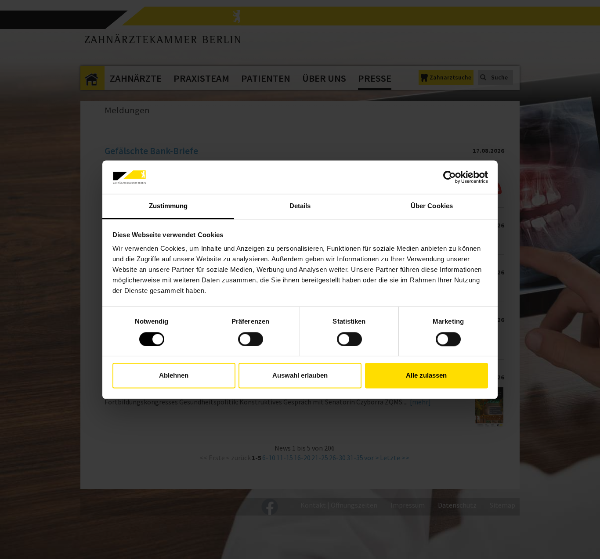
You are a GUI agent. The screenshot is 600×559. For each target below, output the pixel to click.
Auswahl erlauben (300, 375)
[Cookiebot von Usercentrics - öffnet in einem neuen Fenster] (449, 177)
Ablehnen (173, 375)
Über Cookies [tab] (432, 206)
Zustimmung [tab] (168, 206)
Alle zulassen (426, 375)
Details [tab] (300, 206)
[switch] (250, 339)
